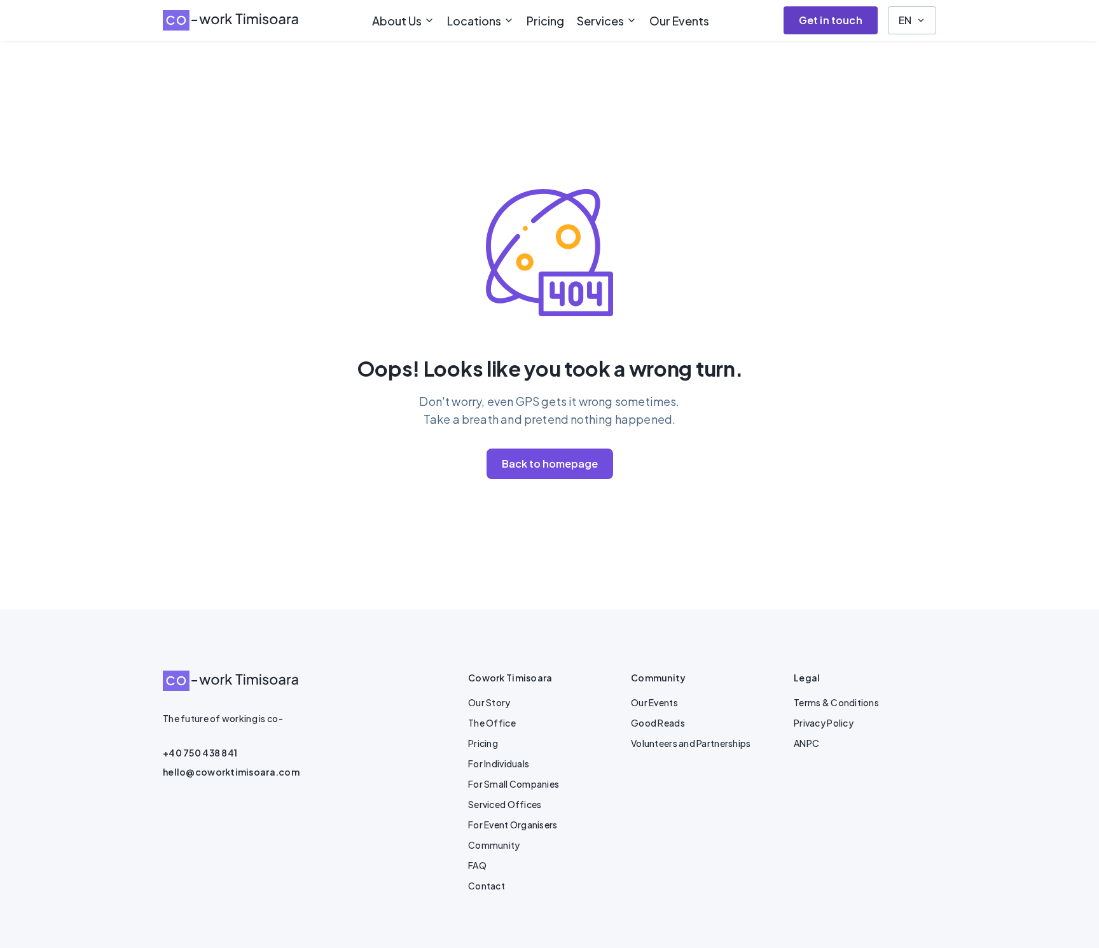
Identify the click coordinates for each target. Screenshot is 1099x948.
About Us (397, 20)
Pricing (545, 20)
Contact (486, 885)
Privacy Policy (824, 722)
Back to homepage (550, 463)
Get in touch (830, 20)
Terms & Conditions (836, 702)
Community (494, 845)
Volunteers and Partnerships (691, 743)
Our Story (489, 702)
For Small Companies (513, 784)
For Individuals (498, 763)
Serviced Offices (504, 804)
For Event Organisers (513, 824)
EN (905, 20)
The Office (492, 722)
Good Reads (658, 722)
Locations (474, 20)
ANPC (806, 743)
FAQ (477, 865)
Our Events (679, 20)
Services (600, 20)
